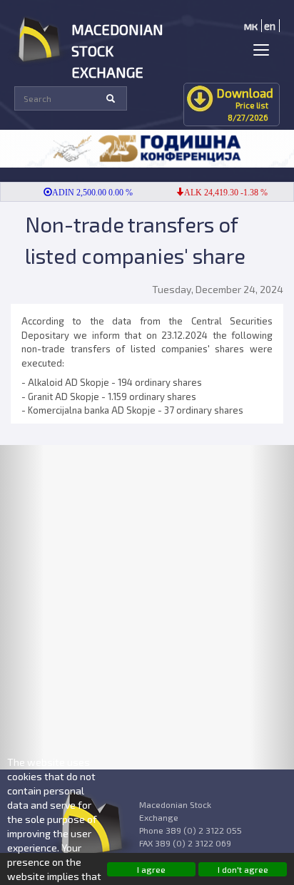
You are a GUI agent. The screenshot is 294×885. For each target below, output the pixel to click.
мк (251, 25)
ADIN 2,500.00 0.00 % (87, 193)
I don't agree (243, 869)
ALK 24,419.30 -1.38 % (221, 193)
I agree (151, 869)
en (269, 25)
